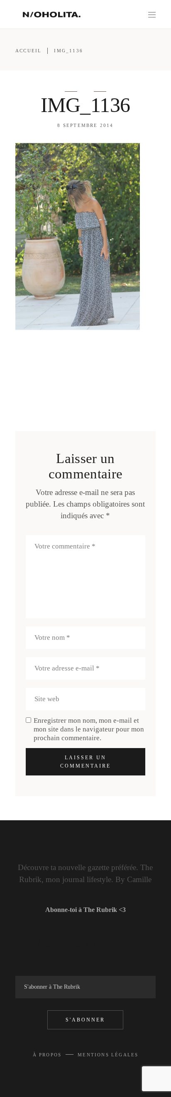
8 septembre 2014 (85, 125)
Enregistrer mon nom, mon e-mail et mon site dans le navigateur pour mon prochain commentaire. (89, 729)
